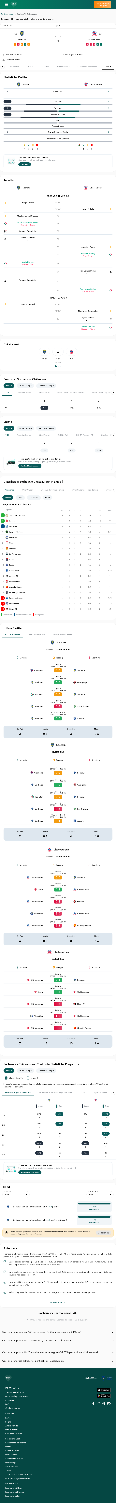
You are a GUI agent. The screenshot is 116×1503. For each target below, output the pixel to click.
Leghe (8, 1422)
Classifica (45, 66)
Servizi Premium (12, 1450)
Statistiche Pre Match (87, 66)
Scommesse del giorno (15, 1442)
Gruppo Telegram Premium (17, 1478)
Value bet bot (11, 1466)
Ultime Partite (63, 66)
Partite (4, 14)
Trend (108, 66)
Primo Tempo (25, 385)
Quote (30, 66)
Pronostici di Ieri (12, 1496)
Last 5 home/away (36, 634)
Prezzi (8, 1446)
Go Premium (103, 1232)
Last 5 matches (12, 634)
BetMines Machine (13, 1433)
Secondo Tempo (46, 385)
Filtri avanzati (11, 1429)
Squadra (94, 1191)
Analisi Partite (11, 1425)
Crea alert (25, 164)
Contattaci (10, 1400)
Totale (9, 385)
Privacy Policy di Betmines (17, 1396)
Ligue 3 (12, 14)
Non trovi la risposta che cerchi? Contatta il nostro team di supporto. (58, 1320)
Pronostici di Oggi (13, 1488)
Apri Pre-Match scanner (30, 466)
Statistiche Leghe (13, 1438)
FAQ (7, 1404)
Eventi (8, 1191)
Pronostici (14, 66)
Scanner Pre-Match (14, 1458)
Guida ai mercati (12, 1408)
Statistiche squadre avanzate (19, 1474)
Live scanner (11, 1454)
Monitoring (10, 1462)
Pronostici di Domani (14, 1492)
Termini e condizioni (14, 1392)
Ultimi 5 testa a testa (62, 634)
